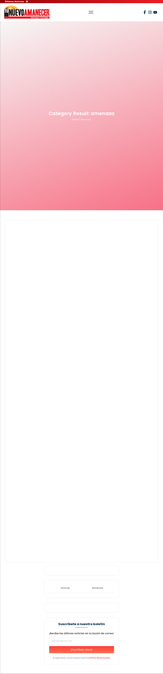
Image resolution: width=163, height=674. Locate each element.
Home (75, 119)
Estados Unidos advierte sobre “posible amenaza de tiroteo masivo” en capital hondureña (64, 328)
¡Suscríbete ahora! (81, 649)
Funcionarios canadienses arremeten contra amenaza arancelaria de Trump (56, 550)
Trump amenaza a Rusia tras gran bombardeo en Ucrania (44, 439)
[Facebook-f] (145, 12)
